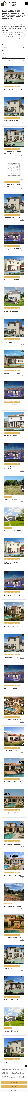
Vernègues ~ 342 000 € (12, 249)
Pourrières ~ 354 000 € (12, 217)
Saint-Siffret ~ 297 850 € (12, 875)
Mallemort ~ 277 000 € (12, 373)
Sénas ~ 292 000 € (10, 688)
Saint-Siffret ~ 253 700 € (12, 813)
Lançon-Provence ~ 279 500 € (11, 468)
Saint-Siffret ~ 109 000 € (12, 906)
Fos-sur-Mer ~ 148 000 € (12, 531)
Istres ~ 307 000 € (10, 342)
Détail (22, 91)
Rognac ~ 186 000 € (11, 500)
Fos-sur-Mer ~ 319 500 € (12, 657)
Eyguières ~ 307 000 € (12, 595)
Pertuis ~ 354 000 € (11, 969)
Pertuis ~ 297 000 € (11, 1000)
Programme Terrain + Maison (12, 86)
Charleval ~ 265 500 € (11, 311)
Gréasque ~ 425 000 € (12, 1062)
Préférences (14, 1090)
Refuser (14, 1086)
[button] (26, 1066)
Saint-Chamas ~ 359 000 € (13, 626)
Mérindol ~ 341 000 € (11, 404)
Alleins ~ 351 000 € (10, 436)
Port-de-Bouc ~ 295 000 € (13, 120)
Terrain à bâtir (8, 497)
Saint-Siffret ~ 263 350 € (12, 719)
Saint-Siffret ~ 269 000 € (12, 937)
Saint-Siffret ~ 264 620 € (12, 844)
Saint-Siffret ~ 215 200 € (12, 782)
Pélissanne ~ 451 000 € (12, 280)
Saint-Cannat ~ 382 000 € (13, 89)
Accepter (14, 1082)
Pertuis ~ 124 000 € (11, 1031)
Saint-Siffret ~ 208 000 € (13, 751)
